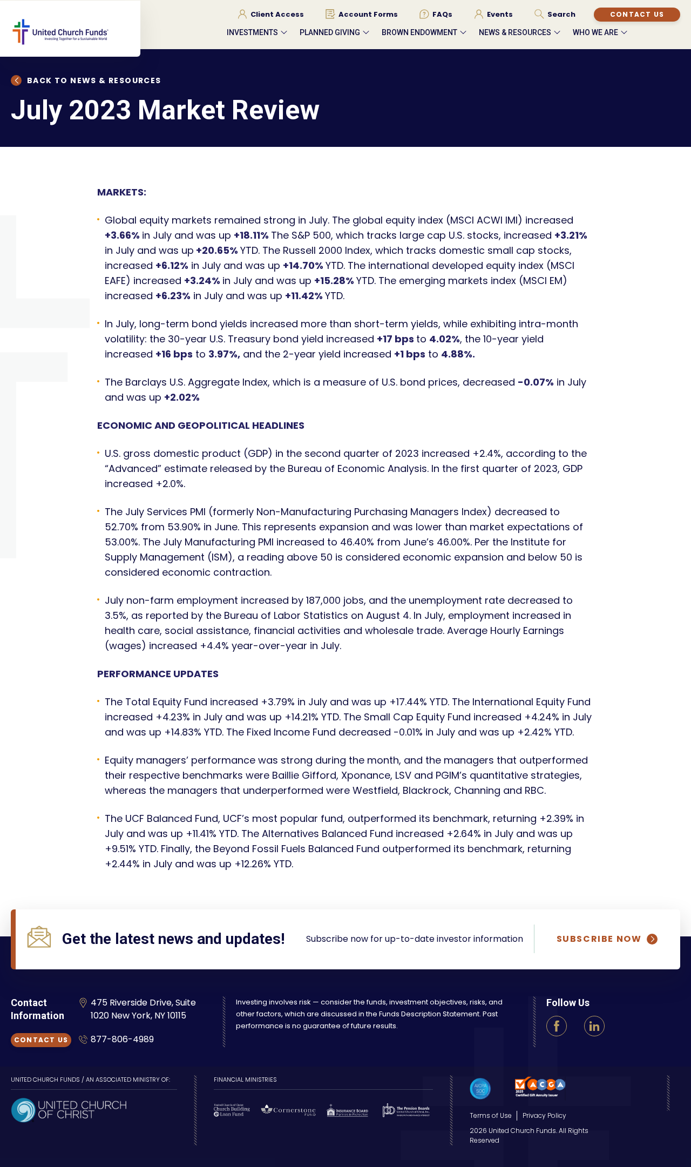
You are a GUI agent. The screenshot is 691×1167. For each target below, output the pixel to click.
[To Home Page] (75, 41)
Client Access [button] (277, 14)
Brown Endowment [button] (419, 32)
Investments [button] (252, 32)
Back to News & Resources (94, 80)
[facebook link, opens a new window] (556, 1026)
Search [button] (561, 14)
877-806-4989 (122, 1039)
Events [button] (500, 14)
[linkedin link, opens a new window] (594, 1026)
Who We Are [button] (595, 32)
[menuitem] (271, 14)
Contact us (637, 14)
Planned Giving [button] (330, 32)
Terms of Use (491, 1115)
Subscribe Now (599, 939)
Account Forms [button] (368, 14)
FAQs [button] (442, 14)
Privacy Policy (544, 1115)
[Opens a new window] (68, 1109)
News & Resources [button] (515, 32)
